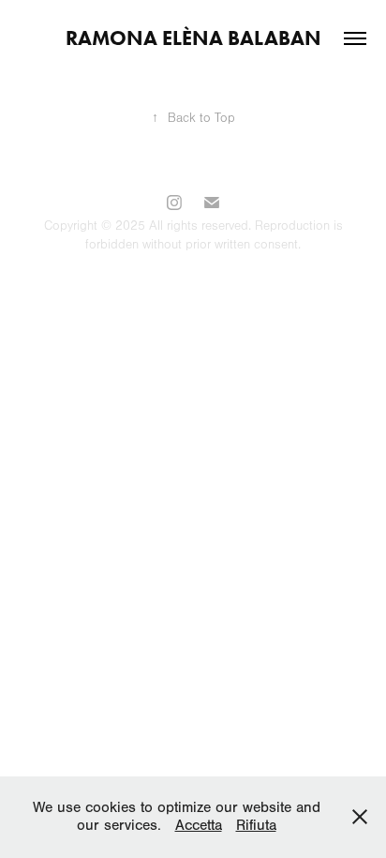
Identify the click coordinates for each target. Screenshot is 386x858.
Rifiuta (256, 825)
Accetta (198, 825)
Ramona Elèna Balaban (193, 38)
